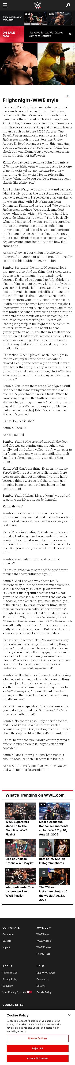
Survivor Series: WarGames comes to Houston (46, 34)
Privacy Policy (10, 979)
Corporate (8, 934)
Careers (6, 940)
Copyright (7, 985)
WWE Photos (43, 947)
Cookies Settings (37, 1038)
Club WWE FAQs (45, 972)
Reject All (37, 1048)
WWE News (42, 934)
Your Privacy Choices (11, 992)
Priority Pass (43, 953)
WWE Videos (43, 940)
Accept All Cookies (37, 1058)
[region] (37, 1037)
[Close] (69, 1015)
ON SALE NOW (9, 34)
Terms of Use (9, 972)
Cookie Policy (43, 992)
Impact (6, 947)
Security (40, 985)
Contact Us (42, 979)
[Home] (37, 5)
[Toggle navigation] (5, 5)
